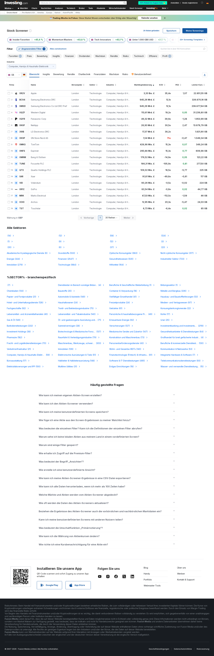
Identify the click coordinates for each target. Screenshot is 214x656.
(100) (24, 366)
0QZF (22, 113)
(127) (119, 326)
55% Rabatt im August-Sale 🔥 (152, 3)
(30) (9, 247)
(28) (69, 326)
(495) (127, 360)
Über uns (181, 567)
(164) (116, 264)
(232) (20, 326)
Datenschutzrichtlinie (183, 649)
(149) (71, 296)
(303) (81, 343)
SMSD (22, 106)
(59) (28, 355)
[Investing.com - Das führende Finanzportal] (16, 3)
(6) (60, 247)
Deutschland (12, 13)
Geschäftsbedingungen (159, 649)
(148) (76, 360)
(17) (165, 314)
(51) (77, 355)
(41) (123, 296)
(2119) (182, 326)
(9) (60, 241)
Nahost (57, 13)
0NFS (22, 151)
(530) (121, 259)
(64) (182, 331)
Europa (49, 13)
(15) (182, 366)
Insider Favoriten (21, 39)
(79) (77, 337)
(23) (163, 247)
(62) (121, 320)
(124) (163, 235)
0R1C (22, 189)
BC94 (22, 100)
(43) (126, 343)
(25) (65, 291)
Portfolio (148, 579)
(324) (13, 259)
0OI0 (21, 202)
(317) (177, 253)
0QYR (22, 119)
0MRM (22, 157)
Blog (146, 567)
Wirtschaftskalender (117, 8)
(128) (25, 302)
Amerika (40, 13)
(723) (172, 259)
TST (21, 208)
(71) (81, 320)
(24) (68, 302)
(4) (81, 285)
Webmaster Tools (152, 585)
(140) (77, 314)
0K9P (22, 138)
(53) (179, 296)
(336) (173, 291)
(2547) (66, 259)
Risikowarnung (203, 649)
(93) (181, 360)
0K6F (22, 125)
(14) (9, 235)
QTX (21, 170)
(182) (14, 337)
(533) (66, 253)
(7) (8, 285)
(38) (19, 331)
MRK (21, 196)
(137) (79, 331)
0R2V (22, 93)
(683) (123, 253)
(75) (76, 308)
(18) (123, 291)
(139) (66, 349)
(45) (27, 314)
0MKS (22, 145)
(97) (176, 302)
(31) (67, 366)
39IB (21, 132)
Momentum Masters (62, 39)
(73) (127, 337)
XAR (21, 176)
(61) (115, 308)
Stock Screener (136, 8)
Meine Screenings (195, 31)
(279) (15, 264)
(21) (21, 296)
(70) (26, 343)
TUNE (22, 164)
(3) (162, 241)
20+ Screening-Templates (191, 40)
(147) (128, 331)
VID (21, 183)
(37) (111, 247)
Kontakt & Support (185, 579)
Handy (147, 573)
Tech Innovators (102, 39)
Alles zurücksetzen (58, 49)
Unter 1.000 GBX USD (142, 39)
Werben (181, 573)
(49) (132, 314)
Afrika (77, 13)
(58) (111, 235)
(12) (60, 235)
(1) (8, 241)
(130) (182, 343)
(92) (16, 308)
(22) (176, 308)
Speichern (171, 31)
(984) (67, 264)
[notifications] (202, 2)
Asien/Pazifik (68, 13)
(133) (15, 291)
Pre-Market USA (28, 13)
